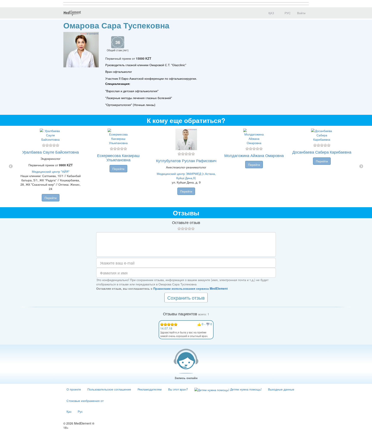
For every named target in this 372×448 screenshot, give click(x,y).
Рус (80, 411)
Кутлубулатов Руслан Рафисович (186, 160)
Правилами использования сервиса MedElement (190, 288)
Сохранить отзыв (186, 297)
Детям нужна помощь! (245, 389)
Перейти (51, 198)
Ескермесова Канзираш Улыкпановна (118, 157)
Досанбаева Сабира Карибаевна (321, 152)
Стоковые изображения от (85, 400)
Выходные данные (281, 389)
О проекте (74, 389)
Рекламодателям (150, 389)
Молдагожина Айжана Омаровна (254, 155)
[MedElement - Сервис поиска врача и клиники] (72, 13)
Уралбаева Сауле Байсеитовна (50, 152)
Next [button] (361, 166)
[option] (186, 166)
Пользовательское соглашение (109, 389)
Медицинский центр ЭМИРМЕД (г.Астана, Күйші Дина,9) (186, 175)
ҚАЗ (271, 13)
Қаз (69, 411)
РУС (287, 13)
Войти (301, 13)
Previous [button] (11, 166)
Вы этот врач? (178, 389)
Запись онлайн (186, 378)
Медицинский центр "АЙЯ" (50, 171)
